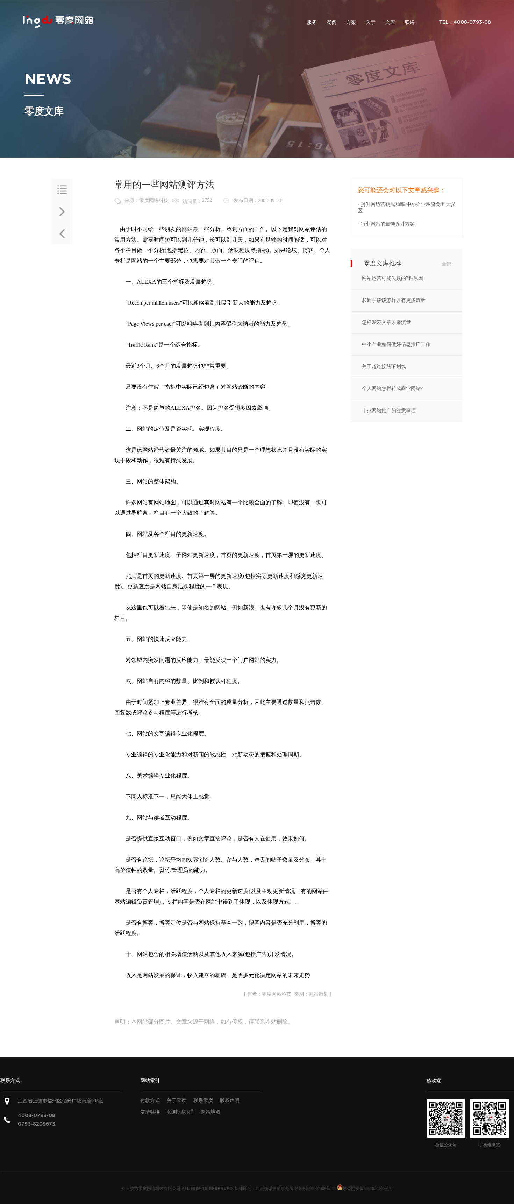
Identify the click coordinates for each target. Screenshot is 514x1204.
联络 (410, 22)
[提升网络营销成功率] (61, 212)
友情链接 (150, 1112)
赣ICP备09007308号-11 (315, 1188)
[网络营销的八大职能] (61, 234)
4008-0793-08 (36, 1115)
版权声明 (230, 1100)
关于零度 (176, 1100)
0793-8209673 (36, 1124)
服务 (312, 22)
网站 (187, 229)
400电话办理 (180, 1112)
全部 (446, 264)
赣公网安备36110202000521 (368, 1188)
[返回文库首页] (61, 190)
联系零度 (203, 1100)
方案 (351, 22)
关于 (371, 22)
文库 (390, 22)
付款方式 (150, 1100)
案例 (331, 22)
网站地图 (210, 1112)
